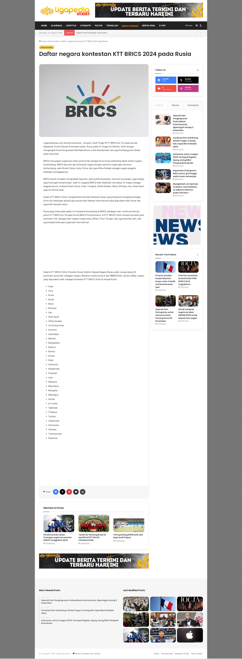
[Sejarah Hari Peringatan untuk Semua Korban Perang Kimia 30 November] (165, 301)
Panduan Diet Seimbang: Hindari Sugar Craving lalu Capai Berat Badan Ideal (185, 142)
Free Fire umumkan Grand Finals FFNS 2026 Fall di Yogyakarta (188, 280)
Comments (193, 105)
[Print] (82, 492)
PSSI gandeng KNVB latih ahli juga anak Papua (128, 536)
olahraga (56, 25)
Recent (175, 105)
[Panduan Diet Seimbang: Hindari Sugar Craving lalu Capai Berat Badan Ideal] (163, 141)
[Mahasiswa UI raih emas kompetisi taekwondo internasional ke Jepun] (163, 635)
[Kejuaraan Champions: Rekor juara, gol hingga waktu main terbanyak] (163, 174)
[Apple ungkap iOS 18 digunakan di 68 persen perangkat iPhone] (190, 635)
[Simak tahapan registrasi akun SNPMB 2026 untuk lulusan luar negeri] (188, 301)
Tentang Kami (167, 653)
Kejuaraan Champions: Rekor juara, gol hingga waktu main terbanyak (185, 173)
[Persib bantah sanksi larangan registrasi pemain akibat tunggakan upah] (58, 523)
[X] (62, 492)
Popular (159, 105)
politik (99, 25)
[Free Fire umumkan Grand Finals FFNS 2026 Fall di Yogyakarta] (188, 267)
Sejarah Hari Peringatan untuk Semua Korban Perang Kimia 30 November (164, 315)
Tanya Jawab (196, 653)
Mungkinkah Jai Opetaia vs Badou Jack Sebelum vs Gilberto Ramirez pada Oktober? (185, 188)
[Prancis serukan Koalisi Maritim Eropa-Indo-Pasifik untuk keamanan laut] (165, 267)
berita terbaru (130, 26)
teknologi (112, 25)
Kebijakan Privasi (182, 653)
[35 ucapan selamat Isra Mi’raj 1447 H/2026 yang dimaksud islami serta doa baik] (136, 604)
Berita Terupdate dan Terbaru (88, 653)
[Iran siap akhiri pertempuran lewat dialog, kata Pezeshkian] (190, 619)
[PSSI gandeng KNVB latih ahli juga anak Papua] (128, 523)
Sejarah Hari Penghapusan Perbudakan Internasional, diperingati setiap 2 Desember (183, 123)
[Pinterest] (69, 492)
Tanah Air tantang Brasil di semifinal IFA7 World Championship (92, 537)
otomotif (85, 25)
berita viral (148, 25)
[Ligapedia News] (65, 11)
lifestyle (71, 25)
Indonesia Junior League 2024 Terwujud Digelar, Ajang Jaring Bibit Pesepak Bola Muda (185, 158)
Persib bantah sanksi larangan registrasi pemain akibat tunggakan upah (57, 537)
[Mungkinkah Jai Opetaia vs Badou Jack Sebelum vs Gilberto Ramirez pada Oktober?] (163, 188)
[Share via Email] (76, 492)
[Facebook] (56, 492)
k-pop (162, 25)
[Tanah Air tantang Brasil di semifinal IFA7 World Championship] (93, 523)
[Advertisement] (93, 247)
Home (44, 25)
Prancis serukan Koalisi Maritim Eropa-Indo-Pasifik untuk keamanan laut (165, 281)
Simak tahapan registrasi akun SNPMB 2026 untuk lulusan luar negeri (106, 33)
